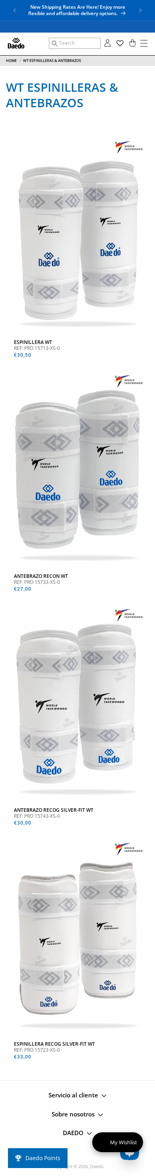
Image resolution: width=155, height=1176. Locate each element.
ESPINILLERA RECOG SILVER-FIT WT (54, 1044)
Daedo (97, 1166)
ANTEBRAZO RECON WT (41, 576)
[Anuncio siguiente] (140, 10)
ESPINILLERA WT (33, 342)
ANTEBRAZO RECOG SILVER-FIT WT (53, 810)
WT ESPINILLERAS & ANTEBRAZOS (52, 60)
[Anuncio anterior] (14, 10)
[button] (75, 43)
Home (11, 60)
